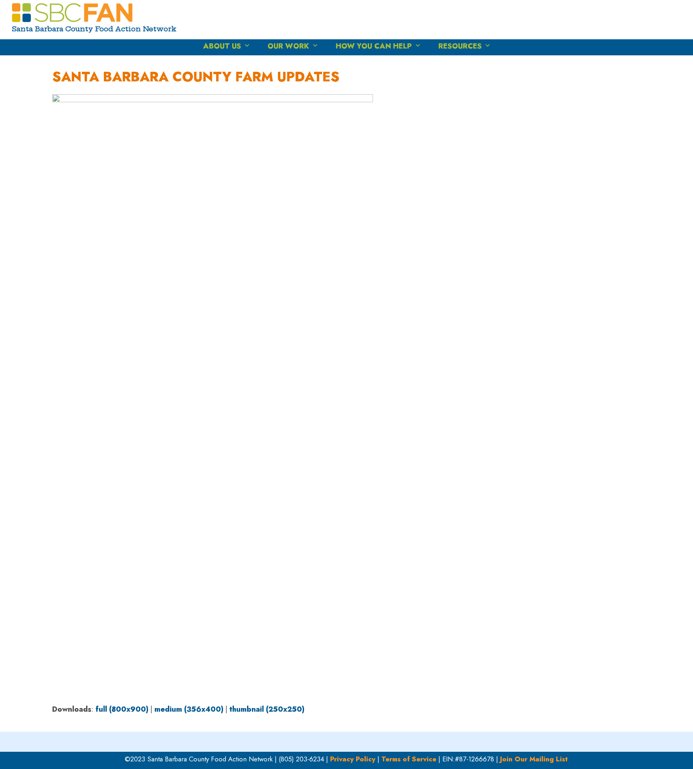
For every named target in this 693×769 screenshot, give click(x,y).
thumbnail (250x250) (266, 709)
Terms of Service (408, 759)
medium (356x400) (188, 709)
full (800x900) (121, 709)
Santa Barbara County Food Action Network (94, 28)
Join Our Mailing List (534, 759)
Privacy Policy (352, 759)
